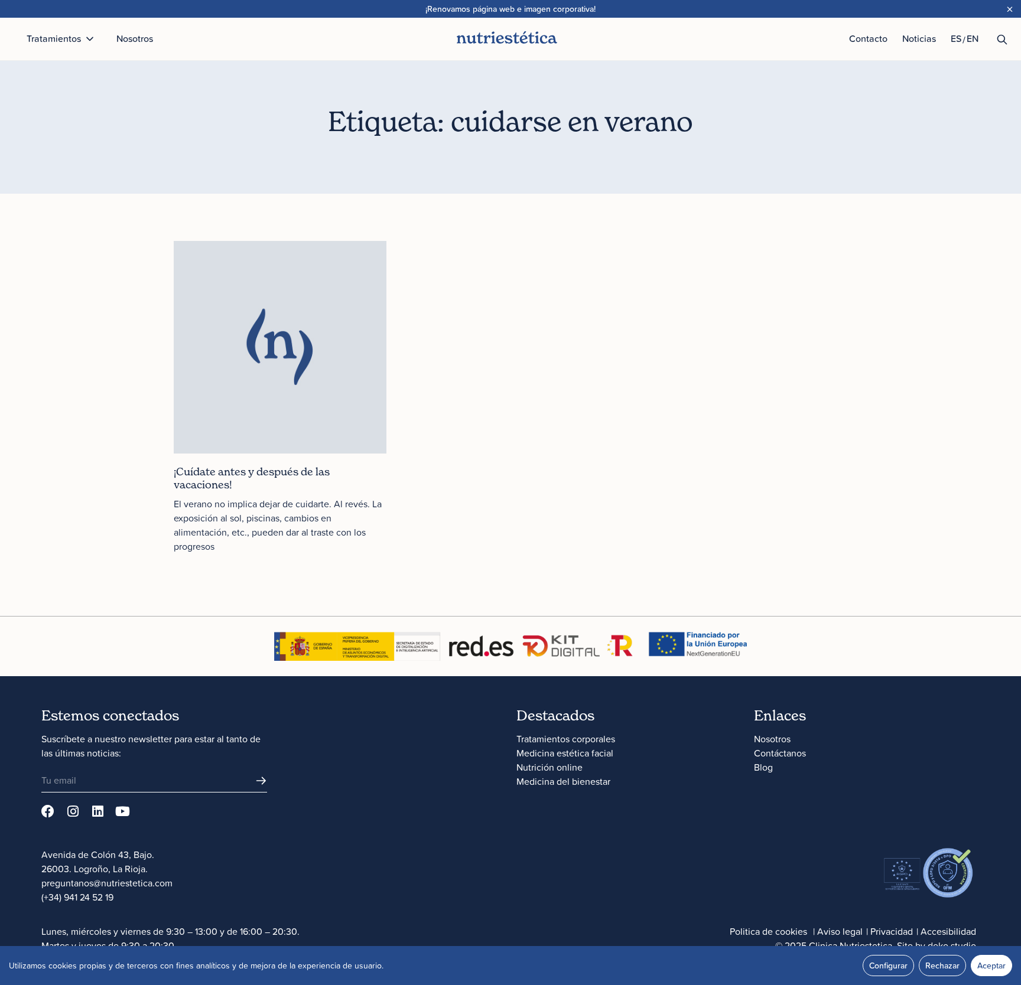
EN (972, 38)
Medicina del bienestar (563, 781)
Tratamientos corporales (565, 738)
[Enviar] (261, 780)
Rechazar (942, 965)
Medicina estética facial (564, 752)
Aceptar (991, 965)
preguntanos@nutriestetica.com (107, 882)
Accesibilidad (948, 931)
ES (956, 38)
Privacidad (891, 931)
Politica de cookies (768, 931)
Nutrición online (549, 767)
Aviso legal (840, 931)
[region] (510, 965)
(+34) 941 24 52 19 (77, 897)
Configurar (888, 965)
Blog (763, 767)
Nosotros (772, 738)
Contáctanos (780, 752)
